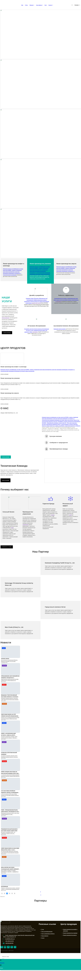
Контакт (50, 5)
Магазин (31, 5)
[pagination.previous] (40, 892)
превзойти (58, 301)
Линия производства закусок (70, 935)
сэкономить (35, 332)
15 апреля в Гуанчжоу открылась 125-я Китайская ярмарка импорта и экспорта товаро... (9, 757)
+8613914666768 (9, 943)
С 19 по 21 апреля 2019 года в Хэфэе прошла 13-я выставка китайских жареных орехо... (10, 795)
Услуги (42, 938)
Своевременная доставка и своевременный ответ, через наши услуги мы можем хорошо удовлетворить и (66, 300)
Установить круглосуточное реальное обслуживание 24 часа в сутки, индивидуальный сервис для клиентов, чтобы (36, 330)
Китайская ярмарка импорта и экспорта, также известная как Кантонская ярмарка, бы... (9, 699)
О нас (26, 5)
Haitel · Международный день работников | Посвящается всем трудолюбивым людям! (10, 811)
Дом (22, 5)
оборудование (6, 317)
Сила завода (39, 5)
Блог (46, 5)
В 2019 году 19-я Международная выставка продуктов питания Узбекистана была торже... (10, 719)
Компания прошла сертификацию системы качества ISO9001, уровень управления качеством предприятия (40, 268)
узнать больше (5, 480)
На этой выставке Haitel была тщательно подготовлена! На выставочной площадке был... (9, 853)
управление (25, 524)
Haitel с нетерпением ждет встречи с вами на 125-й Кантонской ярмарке (8, 735)
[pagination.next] (40, 895)
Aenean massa (5, 658)
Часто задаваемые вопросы (48, 933)
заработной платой (36, 303)
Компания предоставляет (60, 329)
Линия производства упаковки (70, 933)
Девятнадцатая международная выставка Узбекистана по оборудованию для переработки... (9, 680)
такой (70, 514)
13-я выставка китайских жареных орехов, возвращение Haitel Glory (10, 792)
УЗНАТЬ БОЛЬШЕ (7, 332)
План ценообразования (46, 931)
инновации (14, 274)
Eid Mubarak (4, 886)
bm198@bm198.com (10, 938)
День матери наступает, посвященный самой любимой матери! (10, 869)
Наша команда (44, 935)
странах (53, 514)
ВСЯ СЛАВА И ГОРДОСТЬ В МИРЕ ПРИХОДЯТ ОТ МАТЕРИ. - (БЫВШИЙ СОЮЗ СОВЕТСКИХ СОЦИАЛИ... (10, 872)
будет (12, 527)
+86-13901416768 (9, 941)
